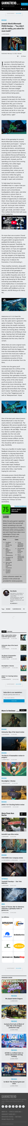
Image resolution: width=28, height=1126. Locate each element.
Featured (9, 631)
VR (23, 609)
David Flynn (6, 638)
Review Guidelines (20, 506)
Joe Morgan (6, 648)
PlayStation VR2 (17, 609)
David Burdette (7, 679)
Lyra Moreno (6, 860)
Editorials (5, 879)
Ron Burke (6, 34)
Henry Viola (6, 659)
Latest (4, 631)
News (3, 904)
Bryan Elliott (6, 667)
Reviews (4, 20)
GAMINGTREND (9, 1124)
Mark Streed (14, 1029)
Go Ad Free (18, 13)
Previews (14, 996)
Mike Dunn (15, 1001)
